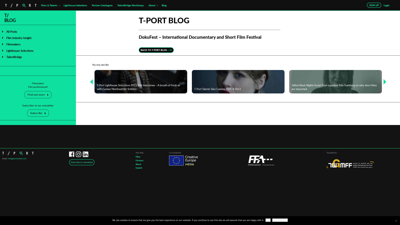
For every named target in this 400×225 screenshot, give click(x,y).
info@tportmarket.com (17, 158)
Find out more (36, 94)
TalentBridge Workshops (130, 5)
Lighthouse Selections (75, 5)
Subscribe (36, 113)
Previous (90, 81)
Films (138, 156)
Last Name (179, 125)
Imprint (139, 168)
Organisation (180, 137)
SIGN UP (374, 5)
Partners (139, 160)
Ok (268, 220)
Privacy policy (280, 220)
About (152, 5)
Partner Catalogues (102, 5)
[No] (396, 220)
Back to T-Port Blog (154, 50)
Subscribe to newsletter (81, 162)
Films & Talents (49, 5)
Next (384, 81)
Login (387, 5)
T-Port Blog (164, 20)
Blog (164, 5)
